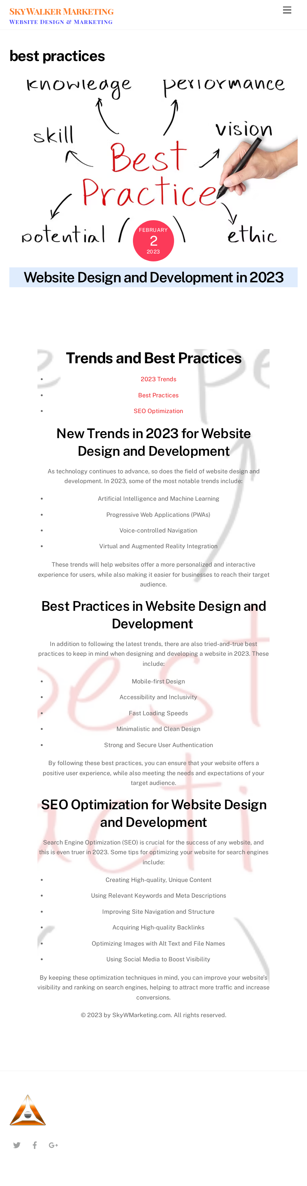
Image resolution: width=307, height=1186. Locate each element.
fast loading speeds (79, 306)
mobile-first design (83, 314)
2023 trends (77, 297)
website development (73, 332)
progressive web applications (145, 314)
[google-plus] (52, 1144)
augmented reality (221, 297)
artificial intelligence (172, 297)
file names (118, 306)
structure (122, 323)
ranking (194, 314)
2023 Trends (158, 379)
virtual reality (171, 323)
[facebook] (34, 1144)
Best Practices (158, 395)
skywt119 (21, 297)
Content (43, 306)
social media (24, 323)
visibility (200, 323)
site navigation (268, 314)
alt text (135, 297)
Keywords (173, 306)
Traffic (144, 323)
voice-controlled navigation (246, 323)
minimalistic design (33, 314)
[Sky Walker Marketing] (28, 1126)
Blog (48, 297)
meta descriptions (255, 306)
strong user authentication (75, 323)
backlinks (257, 297)
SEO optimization (227, 314)
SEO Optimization (158, 411)
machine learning (209, 306)
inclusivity (146, 306)
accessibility (109, 297)
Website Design (27, 332)
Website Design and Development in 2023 (154, 277)
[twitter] (16, 1144)
